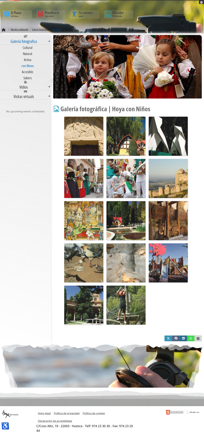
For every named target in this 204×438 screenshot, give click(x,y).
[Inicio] (3, 30)
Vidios (23, 87)
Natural (27, 53)
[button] (168, 338)
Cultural (28, 47)
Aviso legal (44, 413)
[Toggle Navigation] (49, 41)
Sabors (27, 77)
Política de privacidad (67, 413)
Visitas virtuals (24, 96)
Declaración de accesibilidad (55, 421)
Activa (27, 59)
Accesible (27, 71)
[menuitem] (25, 58)
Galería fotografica (24, 41)
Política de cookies (94, 413)
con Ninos (28, 65)
